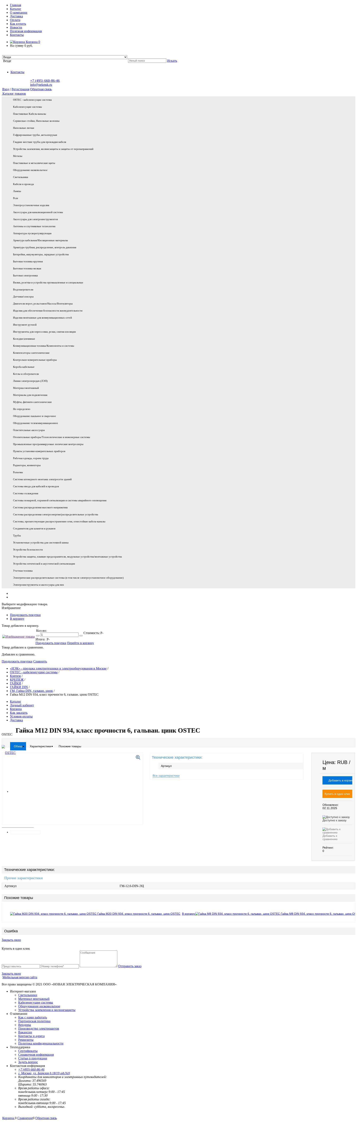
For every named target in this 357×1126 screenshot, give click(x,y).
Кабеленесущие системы (35, 1002)
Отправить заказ (129, 966)
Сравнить (40, 661)
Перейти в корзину (80, 643)
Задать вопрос (28, 1062)
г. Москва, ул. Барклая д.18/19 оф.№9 (44, 1073)
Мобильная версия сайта (19, 977)
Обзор (18, 746)
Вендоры (24, 1025)
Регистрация (20, 89)
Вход (5, 89)
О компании (18, 12)
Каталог (15, 9)
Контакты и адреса (31, 1036)
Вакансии (25, 1032)
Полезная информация (26, 31)
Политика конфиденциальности (40, 1043)
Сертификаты (28, 1051)
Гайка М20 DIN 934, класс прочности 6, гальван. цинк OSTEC (138, 913)
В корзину (17, 618)
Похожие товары (70, 746)
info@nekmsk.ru (41, 84)
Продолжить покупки (25, 615)
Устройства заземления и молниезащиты (46, 1010)
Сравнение (25, 1118)
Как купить (18, 23)
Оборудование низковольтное (39, 1006)
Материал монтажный (34, 999)
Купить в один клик (337, 793)
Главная (15, 5)
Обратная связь (41, 89)
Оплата (15, 20)
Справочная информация (36, 1054)
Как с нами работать (32, 1017)
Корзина (32, 42)
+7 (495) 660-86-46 (45, 81)
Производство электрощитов (38, 1028)
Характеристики (40, 746)
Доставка (16, 16)
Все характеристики (166, 775)
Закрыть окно (11, 940)
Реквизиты (25, 1039)
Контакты (17, 35)
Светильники (27, 995)
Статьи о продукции (32, 1058)
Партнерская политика (34, 1021)
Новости (16, 27)
